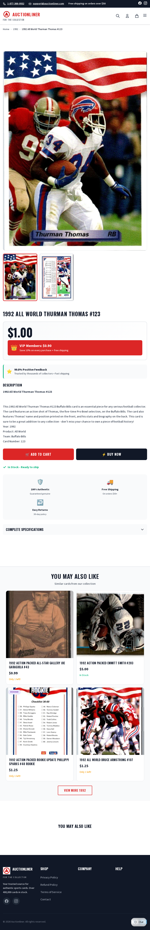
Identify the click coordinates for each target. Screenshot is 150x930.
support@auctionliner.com (48, 3)
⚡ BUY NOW (111, 454)
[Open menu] (145, 16)
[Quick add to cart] (67, 654)
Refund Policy (49, 885)
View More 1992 (75, 790)
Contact (45, 899)
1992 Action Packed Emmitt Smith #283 (107, 663)
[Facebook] (140, 3)
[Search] (117, 16)
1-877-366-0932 (15, 3)
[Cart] (136, 16)
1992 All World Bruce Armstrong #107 (106, 760)
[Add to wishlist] (58, 654)
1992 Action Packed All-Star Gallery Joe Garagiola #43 (37, 665)
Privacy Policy (49, 877)
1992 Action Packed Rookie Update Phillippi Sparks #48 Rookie (39, 762)
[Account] (127, 16)
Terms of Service (51, 892)
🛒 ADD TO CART (38, 454)
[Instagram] (145, 3)
